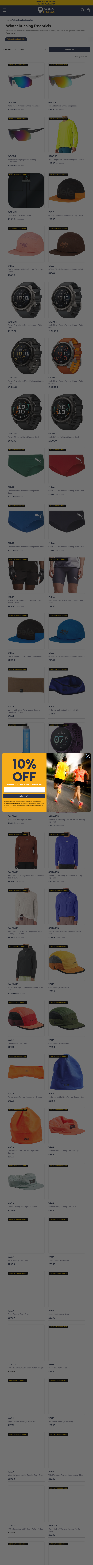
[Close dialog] (88, 756)
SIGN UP (24, 795)
